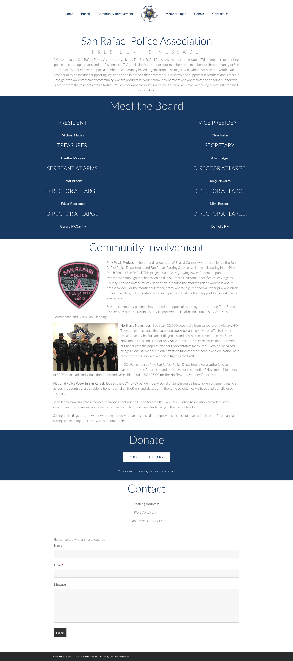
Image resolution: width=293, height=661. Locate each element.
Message (60, 584)
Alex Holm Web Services (119, 656)
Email (58, 565)
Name (59, 545)
